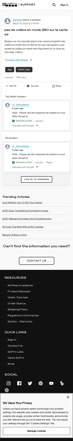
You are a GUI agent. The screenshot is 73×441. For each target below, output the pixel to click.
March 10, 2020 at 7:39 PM (26, 23)
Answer (35, 85)
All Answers (11, 138)
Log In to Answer (36, 179)
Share (58, 85)
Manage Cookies (36, 431)
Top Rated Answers (15, 96)
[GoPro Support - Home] (20, 5)
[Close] (68, 397)
